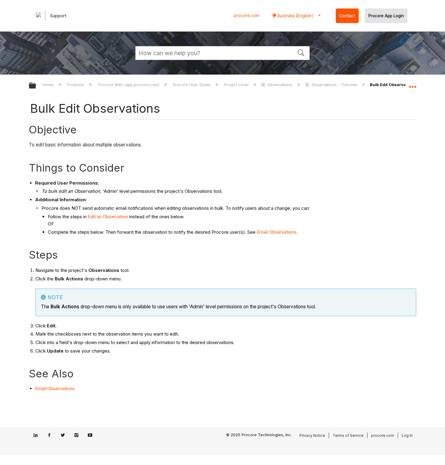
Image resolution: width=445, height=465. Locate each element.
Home (49, 84)
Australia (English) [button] (294, 15)
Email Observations (276, 232)
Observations (280, 84)
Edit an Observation (108, 216)
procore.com (246, 15)
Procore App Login (386, 15)
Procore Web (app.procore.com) (129, 84)
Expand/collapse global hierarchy (36, 86)
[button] (301, 52)
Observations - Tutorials (334, 84)
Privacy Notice (312, 435)
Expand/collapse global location (412, 84)
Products (76, 84)
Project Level (237, 84)
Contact (347, 15)
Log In (407, 435)
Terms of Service (348, 435)
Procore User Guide (192, 84)
